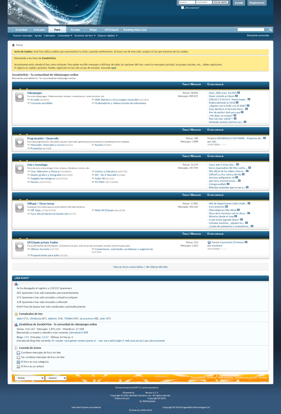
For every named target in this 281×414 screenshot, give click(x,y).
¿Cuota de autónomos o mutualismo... (229, 226)
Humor (35, 182)
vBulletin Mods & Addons (149, 407)
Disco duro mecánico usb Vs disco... (228, 213)
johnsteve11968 (78, 332)
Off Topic (36, 210)
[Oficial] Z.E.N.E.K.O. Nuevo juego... (228, 99)
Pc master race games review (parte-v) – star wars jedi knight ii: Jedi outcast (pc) (98, 340)
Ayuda (239, 2)
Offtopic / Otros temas (40, 203)
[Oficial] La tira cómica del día (225, 174)
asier (102, 318)
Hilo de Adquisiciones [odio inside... (228, 203)
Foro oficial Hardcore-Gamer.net (49, 213)
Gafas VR (100, 178)
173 (26, 337)
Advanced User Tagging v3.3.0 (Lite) (118, 407)
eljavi (20, 318)
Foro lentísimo (217, 207)
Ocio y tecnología (37, 165)
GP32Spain (112, 29)
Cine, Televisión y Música (45, 171)
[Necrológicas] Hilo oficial (222, 210)
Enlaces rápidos (106, 35)
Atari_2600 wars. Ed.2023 (223, 93)
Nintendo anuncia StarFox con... (226, 122)
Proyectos (36, 148)
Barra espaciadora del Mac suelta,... (228, 168)
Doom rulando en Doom (221, 96)
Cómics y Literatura (106, 171)
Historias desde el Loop (221, 216)
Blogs (93, 29)
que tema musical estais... (223, 181)
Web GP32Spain (104, 210)
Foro (57, 29)
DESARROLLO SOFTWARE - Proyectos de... (240, 138)
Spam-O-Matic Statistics (33, 283)
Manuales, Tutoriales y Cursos (48, 145)
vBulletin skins (132, 401)
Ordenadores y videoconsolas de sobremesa (120, 103)
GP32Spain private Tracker (42, 242)
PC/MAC (100, 182)
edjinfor (52, 318)
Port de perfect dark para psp (224, 112)
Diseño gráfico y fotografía (46, 175)
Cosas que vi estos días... (222, 165)
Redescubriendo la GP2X (222, 103)
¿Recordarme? (192, 8)
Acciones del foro (83, 35)
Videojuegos (34, 93)
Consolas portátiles (41, 103)
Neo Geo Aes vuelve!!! (221, 119)
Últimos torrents (40, 249)
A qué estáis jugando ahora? (224, 220)
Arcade (75, 29)
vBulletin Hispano (138, 398)
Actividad (21, 29)
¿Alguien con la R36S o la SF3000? (227, 106)
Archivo (211, 377)
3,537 (45, 337)
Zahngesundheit (217, 184)
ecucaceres (86, 318)
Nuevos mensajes (22, 35)
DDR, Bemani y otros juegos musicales (117, 99)
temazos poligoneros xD (222, 177)
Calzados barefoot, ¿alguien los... (227, 223)
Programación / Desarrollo (43, 138)
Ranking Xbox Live (135, 29)
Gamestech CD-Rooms (232, 242)
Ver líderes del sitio (157, 267)
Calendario (49, 35)
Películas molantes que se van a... (227, 187)
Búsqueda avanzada (258, 35)
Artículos (39, 29)
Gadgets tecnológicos (43, 178)
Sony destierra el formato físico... (227, 109)
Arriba (263, 377)
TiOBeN (68, 318)
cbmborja (35, 318)
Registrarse (257, 2)
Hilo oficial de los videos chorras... (227, 171)
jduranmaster (157, 340)
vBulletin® (140, 393)
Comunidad (64, 35)
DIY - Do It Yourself (105, 175)
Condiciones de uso (246, 377)
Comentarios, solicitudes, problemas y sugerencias (124, 249)
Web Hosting (225, 377)
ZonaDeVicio (198, 377)
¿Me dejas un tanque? (221, 116)
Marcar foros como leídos (128, 267)
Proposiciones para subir (45, 255)
